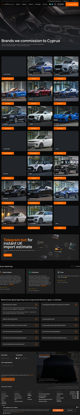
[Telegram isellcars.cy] (52, 4)
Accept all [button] (58, 410)
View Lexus (60, 153)
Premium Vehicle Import (44, 394)
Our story (45, 4)
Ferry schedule (60, 398)
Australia (30, 399)
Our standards (5, 396)
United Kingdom (30, 394)
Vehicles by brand (18, 401)
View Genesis (8, 128)
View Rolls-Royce (34, 203)
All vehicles (17, 394)
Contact (3, 405)
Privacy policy (20, 411)
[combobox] (77, 407)
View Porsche (8, 203)
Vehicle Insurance (43, 401)
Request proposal (8, 379)
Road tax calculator (59, 400)
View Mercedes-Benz (59, 178)
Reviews (3, 398)
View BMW (7, 103)
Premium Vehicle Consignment (43, 396)
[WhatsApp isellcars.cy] (50, 4)
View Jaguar (34, 128)
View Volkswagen (34, 228)
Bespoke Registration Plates (45, 399)
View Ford (60, 103)
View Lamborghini (8, 153)
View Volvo (59, 228)
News (3, 400)
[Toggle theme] (55, 4)
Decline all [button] (70, 410)
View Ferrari (34, 103)
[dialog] (40, 410)
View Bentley (60, 78)
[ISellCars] (8, 4)
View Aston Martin (8, 78)
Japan (29, 397)
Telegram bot (60, 394)
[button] (27, 413)
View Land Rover (34, 153)
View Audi (34, 78)
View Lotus (59, 128)
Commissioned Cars (18, 398)
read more (11, 284)
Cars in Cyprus (17, 396)
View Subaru (60, 203)
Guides (58, 396)
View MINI (34, 178)
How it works (8, 255)
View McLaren (7, 178)
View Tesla (7, 228)
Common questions (4, 402)
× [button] (78, 407)
